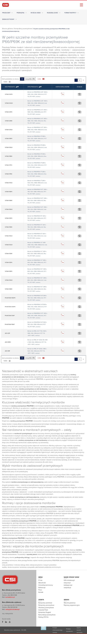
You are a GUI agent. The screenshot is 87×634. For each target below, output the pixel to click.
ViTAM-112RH (8, 253)
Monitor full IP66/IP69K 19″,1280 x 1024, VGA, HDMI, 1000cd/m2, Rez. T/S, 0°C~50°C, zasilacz (37, 156)
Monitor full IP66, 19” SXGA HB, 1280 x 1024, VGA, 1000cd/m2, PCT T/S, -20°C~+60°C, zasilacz (37, 342)
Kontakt (40, 592)
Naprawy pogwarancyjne (72, 605)
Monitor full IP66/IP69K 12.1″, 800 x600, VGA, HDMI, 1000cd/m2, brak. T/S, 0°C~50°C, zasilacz (37, 245)
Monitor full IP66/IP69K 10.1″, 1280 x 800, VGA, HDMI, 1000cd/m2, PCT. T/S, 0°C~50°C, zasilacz (37, 271)
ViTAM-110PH (8, 271)
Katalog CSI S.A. (43, 617)
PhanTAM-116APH (10, 298)
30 (22, 79)
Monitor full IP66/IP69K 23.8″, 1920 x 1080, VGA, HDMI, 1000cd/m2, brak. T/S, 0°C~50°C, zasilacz (37, 103)
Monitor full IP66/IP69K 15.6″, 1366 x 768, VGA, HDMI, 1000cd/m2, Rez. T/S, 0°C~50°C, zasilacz (37, 200)
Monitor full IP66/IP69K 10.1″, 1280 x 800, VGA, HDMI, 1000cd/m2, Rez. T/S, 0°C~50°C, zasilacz (37, 289)
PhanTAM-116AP (10, 324)
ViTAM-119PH (8, 138)
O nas (40, 580)
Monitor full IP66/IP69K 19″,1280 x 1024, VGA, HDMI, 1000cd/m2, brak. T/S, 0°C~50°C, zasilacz (37, 147)
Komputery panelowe (45, 603)
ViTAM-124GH (9, 103)
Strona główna (7, 29)
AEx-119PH (8, 342)
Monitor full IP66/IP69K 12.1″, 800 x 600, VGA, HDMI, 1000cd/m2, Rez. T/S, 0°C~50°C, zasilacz (36, 254)
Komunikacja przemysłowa (46, 615)
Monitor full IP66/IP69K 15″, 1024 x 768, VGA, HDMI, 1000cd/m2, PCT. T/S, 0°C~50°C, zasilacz (36, 218)
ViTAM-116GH (9, 209)
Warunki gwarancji (69, 603)
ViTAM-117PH (8, 165)
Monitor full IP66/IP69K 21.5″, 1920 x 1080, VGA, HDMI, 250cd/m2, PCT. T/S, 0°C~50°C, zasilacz (37, 316)
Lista (39, 79)
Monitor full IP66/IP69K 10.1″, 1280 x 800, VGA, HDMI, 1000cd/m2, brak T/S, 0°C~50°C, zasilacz (37, 280)
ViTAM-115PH (8, 218)
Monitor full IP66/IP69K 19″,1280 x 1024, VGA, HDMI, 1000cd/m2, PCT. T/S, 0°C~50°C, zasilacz (37, 139)
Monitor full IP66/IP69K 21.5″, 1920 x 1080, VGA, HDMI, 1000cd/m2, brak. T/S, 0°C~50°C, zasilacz (37, 130)
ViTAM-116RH (8, 200)
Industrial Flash (43, 610)
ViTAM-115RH (8, 227)
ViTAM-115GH (9, 236)
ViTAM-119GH (9, 147)
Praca (40, 590)
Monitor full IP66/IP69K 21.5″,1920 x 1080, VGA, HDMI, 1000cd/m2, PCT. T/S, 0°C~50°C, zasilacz (37, 307)
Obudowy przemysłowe (46, 608)
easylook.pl (67, 587)
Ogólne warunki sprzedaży (79, 630)
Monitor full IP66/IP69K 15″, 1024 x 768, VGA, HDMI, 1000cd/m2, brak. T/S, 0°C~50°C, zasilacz (37, 236)
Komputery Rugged (44, 612)
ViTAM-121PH (8, 112)
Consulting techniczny (45, 585)
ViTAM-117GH (8, 183)
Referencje (41, 587)
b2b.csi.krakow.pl (69, 580)
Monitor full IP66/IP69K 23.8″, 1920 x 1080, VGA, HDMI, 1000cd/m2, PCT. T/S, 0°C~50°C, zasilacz (37, 94)
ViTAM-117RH (8, 174)
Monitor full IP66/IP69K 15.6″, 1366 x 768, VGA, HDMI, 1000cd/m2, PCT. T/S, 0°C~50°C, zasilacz (37, 192)
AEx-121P (7, 333)
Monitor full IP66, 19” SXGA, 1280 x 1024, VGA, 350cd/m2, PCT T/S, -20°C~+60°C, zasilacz (37, 351)
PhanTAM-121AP (10, 315)
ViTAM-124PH (9, 94)
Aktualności (42, 583)
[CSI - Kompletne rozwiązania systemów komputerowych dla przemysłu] (10, 579)
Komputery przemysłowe (23, 29)
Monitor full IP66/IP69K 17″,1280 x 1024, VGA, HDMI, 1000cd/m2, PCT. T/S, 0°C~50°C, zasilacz (37, 165)
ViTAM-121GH (9, 129)
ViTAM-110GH (9, 280)
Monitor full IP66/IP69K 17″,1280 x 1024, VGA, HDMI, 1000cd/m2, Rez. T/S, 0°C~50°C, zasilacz (37, 174)
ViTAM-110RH (8, 289)
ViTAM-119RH (8, 156)
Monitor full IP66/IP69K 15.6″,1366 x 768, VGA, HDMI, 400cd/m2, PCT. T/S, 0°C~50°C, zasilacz (37, 324)
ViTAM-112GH (9, 244)
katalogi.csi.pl (68, 585)
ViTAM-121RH (8, 121)
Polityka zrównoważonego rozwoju (57, 630)
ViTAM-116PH (8, 191)
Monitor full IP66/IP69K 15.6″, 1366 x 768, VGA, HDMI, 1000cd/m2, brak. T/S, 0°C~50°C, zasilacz (37, 209)
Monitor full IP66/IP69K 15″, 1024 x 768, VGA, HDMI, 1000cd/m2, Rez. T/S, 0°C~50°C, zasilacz (36, 227)
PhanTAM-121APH (10, 306)
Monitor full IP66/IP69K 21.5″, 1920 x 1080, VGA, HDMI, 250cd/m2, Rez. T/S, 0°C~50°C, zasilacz (37, 121)
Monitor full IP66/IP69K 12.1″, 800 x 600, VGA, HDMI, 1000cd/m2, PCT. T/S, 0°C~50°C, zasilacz (36, 262)
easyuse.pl (67, 583)
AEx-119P (7, 351)
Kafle (5, 82)
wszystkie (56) (30, 79)
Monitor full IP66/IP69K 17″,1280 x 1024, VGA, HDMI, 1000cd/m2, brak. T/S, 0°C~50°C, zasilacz (37, 183)
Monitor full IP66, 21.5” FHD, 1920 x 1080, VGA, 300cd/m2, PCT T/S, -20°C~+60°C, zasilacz (37, 333)
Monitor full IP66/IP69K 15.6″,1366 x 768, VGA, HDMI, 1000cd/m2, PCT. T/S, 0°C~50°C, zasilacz (37, 298)
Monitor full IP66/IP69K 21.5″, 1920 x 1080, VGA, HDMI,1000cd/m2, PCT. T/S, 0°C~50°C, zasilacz (37, 112)
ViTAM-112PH (8, 262)
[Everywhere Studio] (43, 630)
